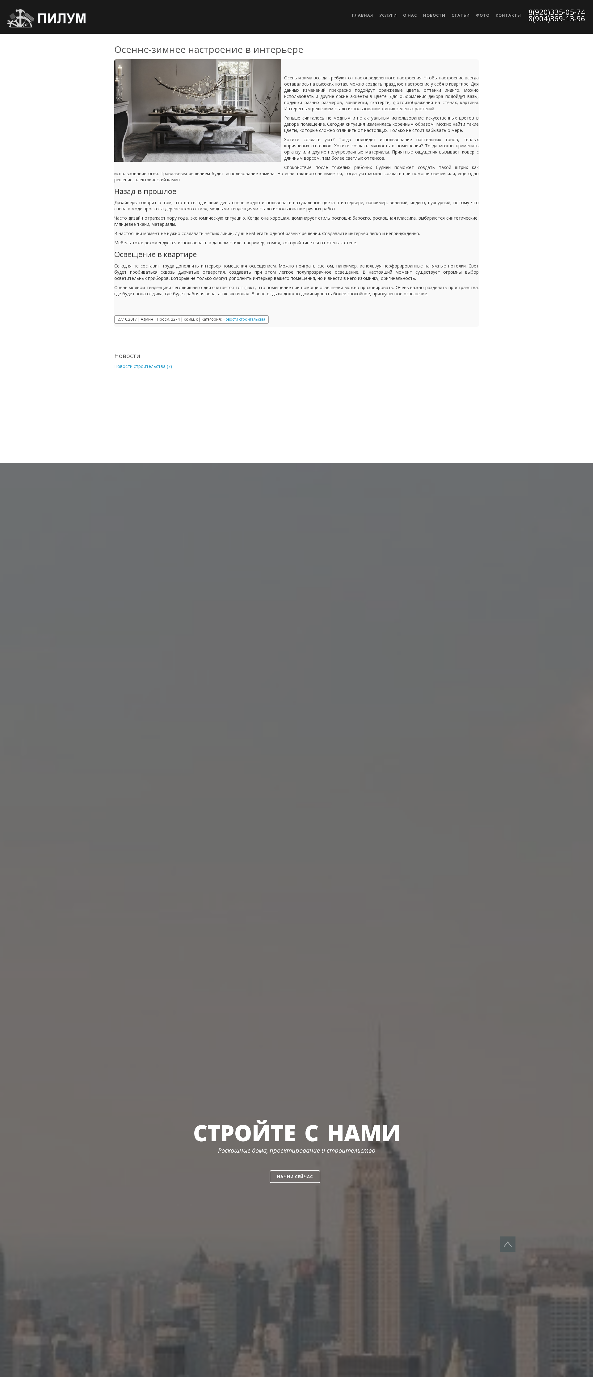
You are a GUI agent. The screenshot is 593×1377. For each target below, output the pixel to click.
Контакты (508, 15)
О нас (410, 15)
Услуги (388, 15)
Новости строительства (244, 319)
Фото (483, 15)
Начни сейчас (295, 1176)
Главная (362, 15)
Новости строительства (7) (143, 366)
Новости (434, 15)
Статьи (461, 15)
